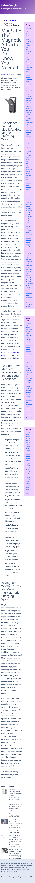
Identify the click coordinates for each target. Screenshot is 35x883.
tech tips (28, 128)
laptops (27, 232)
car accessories (12, 20)
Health (27, 39)
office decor (28, 197)
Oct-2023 (28, 456)
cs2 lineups (28, 394)
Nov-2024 (28, 440)
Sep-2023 (28, 446)
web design (28, 323)
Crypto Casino (29, 220)
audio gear (28, 147)
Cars (27, 55)
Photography (29, 67)
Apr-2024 (28, 468)
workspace (28, 102)
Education (28, 30)
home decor (28, 132)
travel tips (28, 246)
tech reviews (29, 110)
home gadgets (29, 234)
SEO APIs (28, 77)
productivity (28, 96)
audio (27, 222)
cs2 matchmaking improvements (29, 378)
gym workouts (29, 412)
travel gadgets (29, 210)
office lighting (29, 269)
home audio (28, 85)
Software (28, 65)
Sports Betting (29, 277)
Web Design (28, 28)
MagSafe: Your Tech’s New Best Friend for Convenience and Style (15, 807)
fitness (27, 161)
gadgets (28, 69)
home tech (28, 275)
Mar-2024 (28, 436)
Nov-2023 (28, 466)
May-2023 (28, 464)
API (27, 291)
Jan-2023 (28, 462)
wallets (27, 263)
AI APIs (27, 167)
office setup (28, 240)
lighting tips (28, 202)
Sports (27, 53)
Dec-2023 (28, 450)
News (27, 89)
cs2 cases (28, 368)
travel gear (28, 214)
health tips (28, 175)
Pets (27, 47)
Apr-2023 (28, 452)
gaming (27, 177)
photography (29, 108)
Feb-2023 (28, 477)
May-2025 (28, 489)
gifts (27, 179)
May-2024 (28, 434)
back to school (29, 169)
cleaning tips (29, 130)
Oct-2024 (28, 469)
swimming (28, 370)
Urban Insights (10, 5)
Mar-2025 (28, 487)
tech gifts (28, 206)
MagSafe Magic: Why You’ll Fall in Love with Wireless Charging (15, 851)
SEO (27, 32)
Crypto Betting (29, 297)
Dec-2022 (28, 438)
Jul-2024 (28, 479)
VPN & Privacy (29, 306)
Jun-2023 (28, 475)
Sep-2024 (28, 444)
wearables (28, 212)
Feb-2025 (28, 483)
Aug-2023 (28, 460)
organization (29, 261)
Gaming (28, 45)
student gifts (29, 204)
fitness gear (28, 157)
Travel (27, 57)
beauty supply (29, 335)
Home (5, 20)
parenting (28, 159)
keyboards (28, 271)
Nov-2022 (28, 473)
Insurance (28, 43)
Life (27, 87)
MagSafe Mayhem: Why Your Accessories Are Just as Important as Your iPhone (15, 823)
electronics (28, 273)
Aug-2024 (28, 458)
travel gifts (28, 208)
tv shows (28, 347)
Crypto (27, 218)
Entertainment (29, 41)
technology (28, 100)
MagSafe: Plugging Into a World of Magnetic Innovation (15, 837)
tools (27, 165)
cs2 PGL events (29, 388)
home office (28, 83)
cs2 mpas (28, 359)
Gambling (28, 75)
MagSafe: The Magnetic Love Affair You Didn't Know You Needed (15, 793)
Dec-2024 (28, 481)
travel (27, 94)
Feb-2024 (28, 471)
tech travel (28, 163)
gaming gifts (29, 79)
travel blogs (28, 386)
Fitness (27, 37)
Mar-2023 (28, 442)
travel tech (28, 267)
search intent (29, 329)
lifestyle (27, 142)
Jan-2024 (28, 448)
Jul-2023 (28, 432)
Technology (28, 34)
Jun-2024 (28, 454)
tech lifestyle (29, 265)
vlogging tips (29, 216)
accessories (28, 140)
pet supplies (28, 138)
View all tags (29, 417)
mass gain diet (29, 345)
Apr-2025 (28, 485)
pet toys (28, 357)
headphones (29, 255)
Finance (27, 59)
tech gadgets (29, 98)
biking (27, 81)
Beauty (27, 35)
